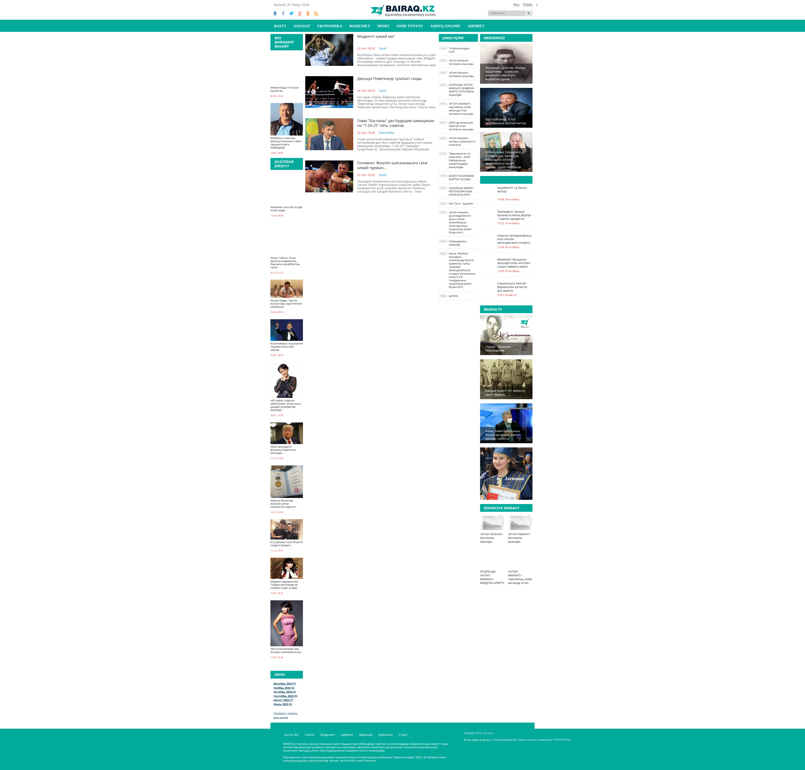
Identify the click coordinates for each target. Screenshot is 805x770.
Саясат (310, 735)
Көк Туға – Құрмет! (456, 203)
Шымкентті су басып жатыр (512, 189)
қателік (449, 296)
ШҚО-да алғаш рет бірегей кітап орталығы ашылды (457, 126)
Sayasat (302, 26)
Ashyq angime (445, 26)
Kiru (516, 4)
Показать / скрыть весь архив (285, 715)
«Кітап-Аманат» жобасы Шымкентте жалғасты (457, 141)
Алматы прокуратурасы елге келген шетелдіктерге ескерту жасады (514, 239)
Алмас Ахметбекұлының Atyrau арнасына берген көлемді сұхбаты (503, 434)
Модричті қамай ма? (376, 36)
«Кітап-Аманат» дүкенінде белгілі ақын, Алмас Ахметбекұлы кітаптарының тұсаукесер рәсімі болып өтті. (455, 222)
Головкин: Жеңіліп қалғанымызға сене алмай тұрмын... (392, 165)
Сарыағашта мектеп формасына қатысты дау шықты (512, 286)
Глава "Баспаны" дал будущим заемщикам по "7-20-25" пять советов (395, 123)
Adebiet (475, 26)
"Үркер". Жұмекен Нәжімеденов (498, 348)
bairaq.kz (488, 733)
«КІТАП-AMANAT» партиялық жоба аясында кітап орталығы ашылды (457, 109)
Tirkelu (527, 4)
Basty (280, 26)
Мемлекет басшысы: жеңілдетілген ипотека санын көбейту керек (513, 263)
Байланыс (385, 735)
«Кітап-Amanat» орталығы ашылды (457, 62)
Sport (383, 26)
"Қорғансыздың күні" (454, 49)
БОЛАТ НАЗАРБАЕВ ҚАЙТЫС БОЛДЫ (457, 177)
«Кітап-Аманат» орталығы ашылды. (457, 74)
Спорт (403, 735)
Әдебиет (347, 735)
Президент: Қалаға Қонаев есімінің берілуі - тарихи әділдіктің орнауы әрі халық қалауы (514, 215)
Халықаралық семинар (453, 242)
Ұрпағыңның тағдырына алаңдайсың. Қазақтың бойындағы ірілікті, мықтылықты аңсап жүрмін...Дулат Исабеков (503, 159)
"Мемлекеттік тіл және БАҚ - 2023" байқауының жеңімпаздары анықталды (455, 160)
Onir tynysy (410, 26)
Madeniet (359, 26)
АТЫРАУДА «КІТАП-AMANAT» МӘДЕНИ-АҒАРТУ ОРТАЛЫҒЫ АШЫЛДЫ (457, 90)
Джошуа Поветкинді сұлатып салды (389, 78)
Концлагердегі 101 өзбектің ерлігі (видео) (505, 392)
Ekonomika (329, 26)
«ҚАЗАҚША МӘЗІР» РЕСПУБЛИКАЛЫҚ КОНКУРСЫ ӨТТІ (457, 191)
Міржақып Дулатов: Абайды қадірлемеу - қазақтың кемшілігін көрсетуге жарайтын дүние (505, 73)
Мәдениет (328, 735)
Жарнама (366, 735)
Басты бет (291, 735)
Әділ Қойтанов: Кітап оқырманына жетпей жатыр (505, 121)
